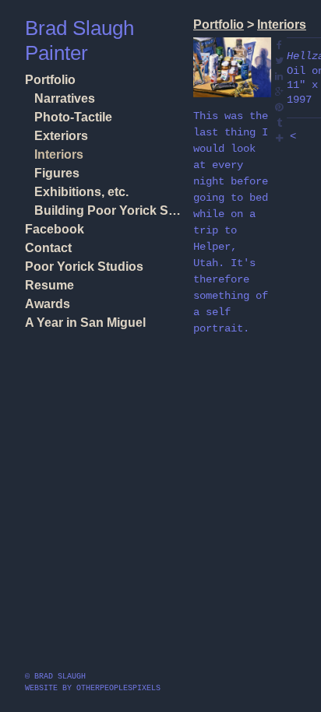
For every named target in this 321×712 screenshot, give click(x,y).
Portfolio (50, 79)
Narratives (64, 98)
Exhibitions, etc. (81, 191)
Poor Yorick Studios (84, 266)
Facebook (54, 229)
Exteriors (61, 135)
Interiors (58, 154)
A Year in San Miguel (85, 322)
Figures (56, 173)
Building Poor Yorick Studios (107, 210)
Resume (49, 285)
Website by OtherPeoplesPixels (92, 688)
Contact (48, 247)
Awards (47, 303)
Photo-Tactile (73, 117)
